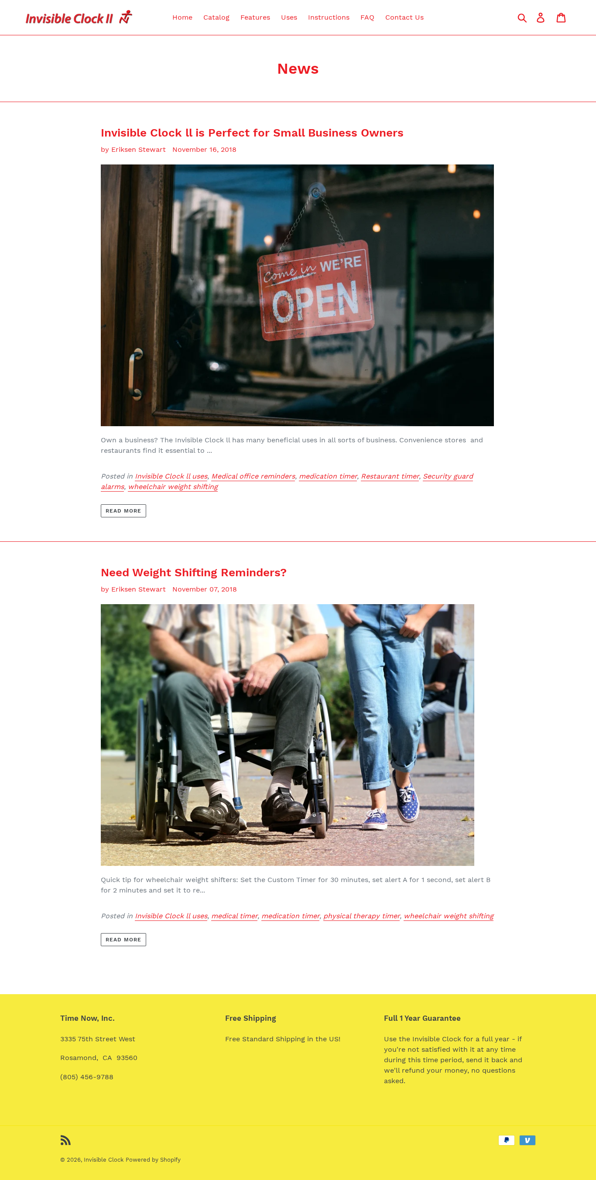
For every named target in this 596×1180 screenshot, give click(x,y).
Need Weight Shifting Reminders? (194, 572)
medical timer (234, 916)
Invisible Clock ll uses (171, 476)
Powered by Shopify (153, 1159)
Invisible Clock (103, 1159)
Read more (123, 511)
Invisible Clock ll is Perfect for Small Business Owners (252, 132)
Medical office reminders (253, 476)
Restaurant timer (390, 476)
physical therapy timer (361, 916)
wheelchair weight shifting (173, 486)
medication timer (328, 476)
